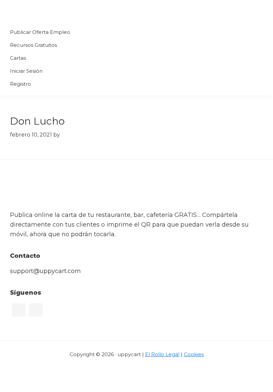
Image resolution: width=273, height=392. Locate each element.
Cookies (194, 354)
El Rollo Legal (162, 354)
